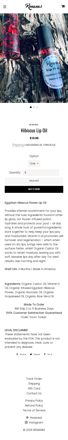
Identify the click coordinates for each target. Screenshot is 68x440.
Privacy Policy (34, 401)
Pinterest (35, 418)
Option (34, 156)
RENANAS (39, 430)
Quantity (14, 172)
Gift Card (34, 388)
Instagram (35, 422)
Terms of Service (34, 410)
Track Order (34, 379)
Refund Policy (34, 405)
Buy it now (34, 189)
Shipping (18, 145)
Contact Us (34, 393)
